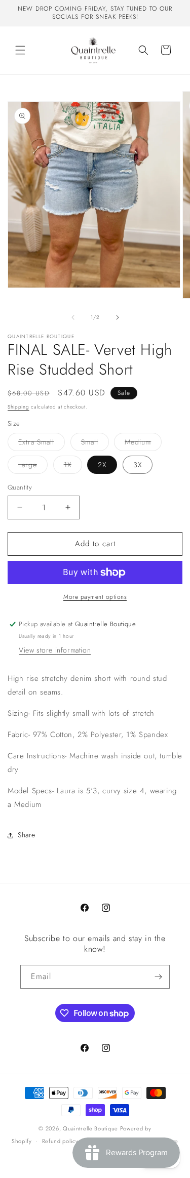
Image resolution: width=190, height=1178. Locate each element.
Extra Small (41, 443)
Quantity (20, 487)
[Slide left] (73, 317)
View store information (55, 650)
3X (137, 465)
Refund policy (60, 1141)
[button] (20, 50)
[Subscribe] (158, 977)
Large (33, 466)
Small (95, 443)
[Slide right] (117, 317)
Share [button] (26, 835)
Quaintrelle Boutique (90, 1128)
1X (73, 466)
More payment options (95, 596)
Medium (143, 443)
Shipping (18, 407)
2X (102, 465)
